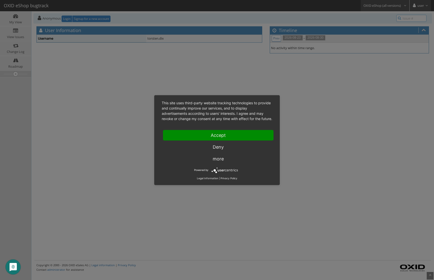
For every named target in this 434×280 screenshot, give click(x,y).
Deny (218, 146)
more (218, 158)
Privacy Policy (229, 177)
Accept (218, 135)
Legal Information (207, 177)
